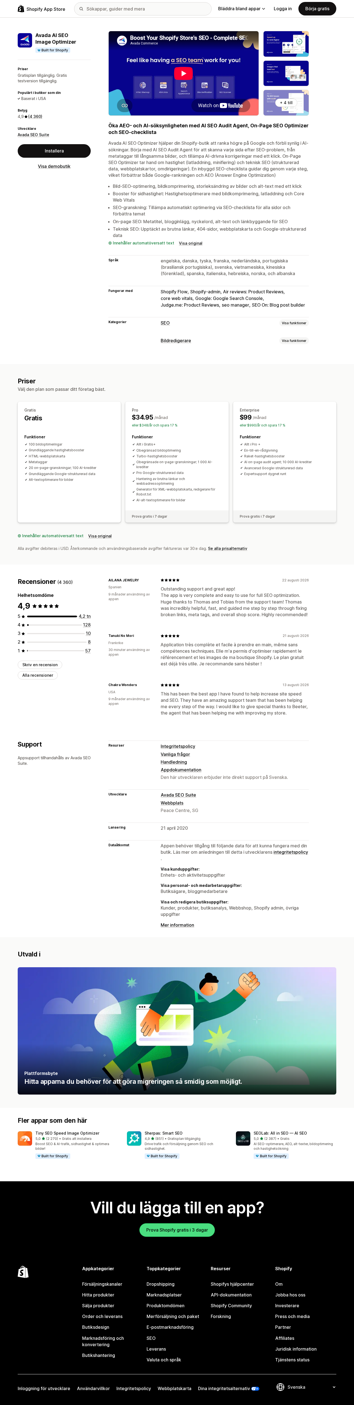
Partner (283, 1327)
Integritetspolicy (178, 746)
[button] (68, 1145)
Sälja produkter (98, 1305)
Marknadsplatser (164, 1295)
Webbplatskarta (174, 1388)
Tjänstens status (292, 1359)
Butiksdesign (95, 1327)
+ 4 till (286, 102)
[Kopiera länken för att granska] (142, 580)
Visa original (190, 243)
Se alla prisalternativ (227, 548)
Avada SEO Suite (33, 134)
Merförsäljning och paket (173, 1316)
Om (279, 1284)
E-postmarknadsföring (170, 1327)
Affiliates (284, 1338)
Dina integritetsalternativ (224, 1388)
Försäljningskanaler (102, 1284)
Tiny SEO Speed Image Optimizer (67, 1133)
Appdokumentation (181, 770)
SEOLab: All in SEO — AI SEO (280, 1133)
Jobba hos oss (290, 1295)
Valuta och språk (164, 1359)
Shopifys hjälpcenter (232, 1284)
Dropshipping (161, 1284)
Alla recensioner (37, 675)
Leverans (156, 1349)
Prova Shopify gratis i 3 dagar (177, 1230)
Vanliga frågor (175, 754)
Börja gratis (317, 8)
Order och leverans (102, 1316)
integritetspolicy (291, 852)
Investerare (287, 1305)
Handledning (174, 762)
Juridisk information (296, 1349)
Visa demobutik (54, 166)
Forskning (221, 1316)
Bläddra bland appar (239, 8)
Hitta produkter (98, 1295)
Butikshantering (98, 1355)
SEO (165, 323)
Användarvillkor (93, 1388)
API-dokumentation (231, 1295)
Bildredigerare (176, 340)
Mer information (177, 925)
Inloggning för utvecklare (44, 1388)
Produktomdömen (165, 1305)
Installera (54, 151)
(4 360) (35, 116)
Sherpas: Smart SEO (164, 1133)
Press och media (292, 1316)
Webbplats (172, 803)
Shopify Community (231, 1305)
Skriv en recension (40, 664)
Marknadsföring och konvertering (103, 1341)
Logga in (283, 8)
